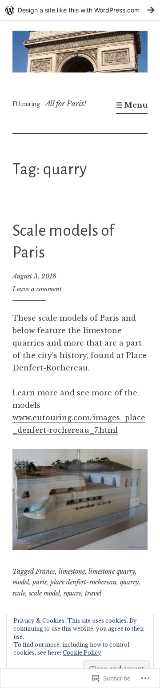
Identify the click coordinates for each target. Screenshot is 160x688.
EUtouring (26, 104)
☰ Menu (132, 105)
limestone (72, 571)
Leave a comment (37, 289)
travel (93, 593)
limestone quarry (111, 571)
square (72, 593)
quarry (129, 582)
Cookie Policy (82, 652)
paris (39, 582)
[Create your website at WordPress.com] (80, 10)
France (45, 571)
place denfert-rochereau (83, 582)
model (20, 582)
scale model (44, 593)
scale (18, 593)
